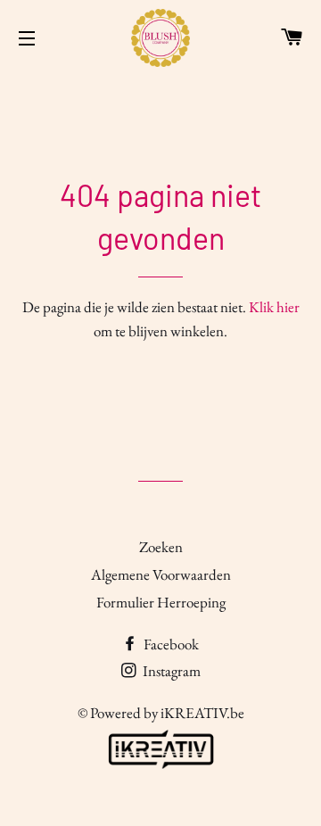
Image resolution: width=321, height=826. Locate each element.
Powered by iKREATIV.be (167, 713)
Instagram (170, 671)
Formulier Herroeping (161, 602)
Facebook (170, 644)
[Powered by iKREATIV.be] (160, 769)
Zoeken (161, 547)
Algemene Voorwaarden (161, 574)
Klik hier (274, 307)
